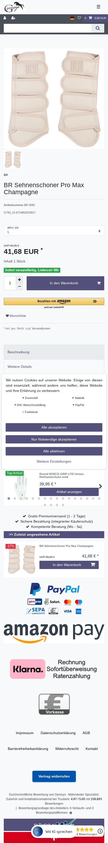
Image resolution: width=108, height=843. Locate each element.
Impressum (25, 733)
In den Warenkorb (64, 283)
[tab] (54, 352)
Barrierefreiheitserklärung (28, 749)
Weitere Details (20, 367)
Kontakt (92, 749)
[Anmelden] (5, 18)
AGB (86, 733)
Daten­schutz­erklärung (58, 733)
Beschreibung (18, 352)
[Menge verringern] (19, 286)
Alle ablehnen (54, 451)
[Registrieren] (14, 18)
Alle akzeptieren (54, 427)
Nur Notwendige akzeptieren (54, 439)
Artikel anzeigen (69, 492)
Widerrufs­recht (67, 749)
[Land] (72, 18)
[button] (54, 303)
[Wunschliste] (79, 18)
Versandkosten (40, 328)
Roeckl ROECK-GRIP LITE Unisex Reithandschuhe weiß (61, 475)
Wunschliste (17, 316)
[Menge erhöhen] (19, 279)
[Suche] (97, 28)
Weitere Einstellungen (54, 461)
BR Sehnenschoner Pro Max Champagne (66, 545)
